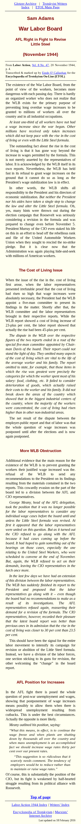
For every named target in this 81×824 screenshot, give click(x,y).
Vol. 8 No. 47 (40, 65)
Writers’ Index (60, 805)
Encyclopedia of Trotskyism (32, 812)
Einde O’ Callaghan (54, 72)
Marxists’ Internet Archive (48, 813)
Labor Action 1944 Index (29, 805)
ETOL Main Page (48, 7)
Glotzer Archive (25, 3)
